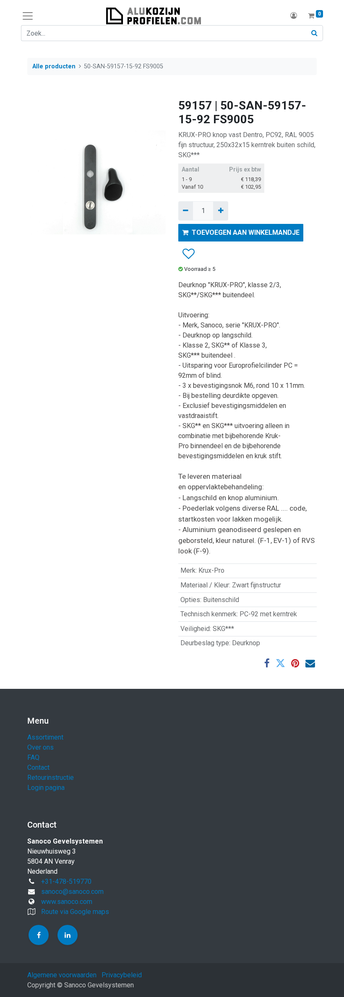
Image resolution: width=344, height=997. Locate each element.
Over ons (40, 747)
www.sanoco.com (66, 902)
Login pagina (46, 788)
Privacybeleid (122, 975)
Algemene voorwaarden (61, 975)
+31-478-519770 (66, 881)
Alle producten (54, 66)
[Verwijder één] (185, 211)
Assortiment (45, 737)
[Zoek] (314, 33)
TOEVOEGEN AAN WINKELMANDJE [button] (246, 232)
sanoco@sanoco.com (72, 892)
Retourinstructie (50, 778)
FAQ (33, 757)
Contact (38, 767)
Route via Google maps (75, 912)
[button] (188, 254)
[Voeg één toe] (220, 211)
